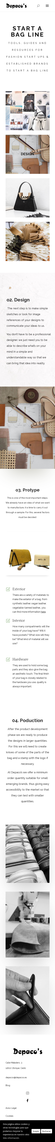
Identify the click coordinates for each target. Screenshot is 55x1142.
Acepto (36, 1131)
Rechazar (46, 1131)
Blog (8, 1085)
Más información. (11, 1138)
